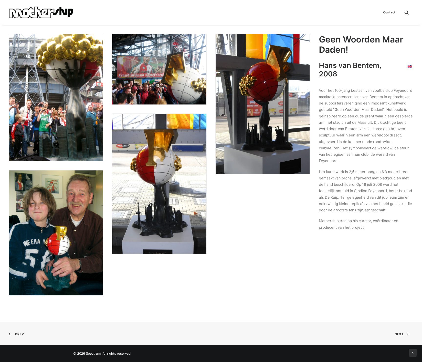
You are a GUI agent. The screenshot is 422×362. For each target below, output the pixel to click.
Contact (389, 12)
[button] (408, 12)
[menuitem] (388, 12)
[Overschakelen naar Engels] (409, 66)
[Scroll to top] (413, 352)
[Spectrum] (41, 12)
